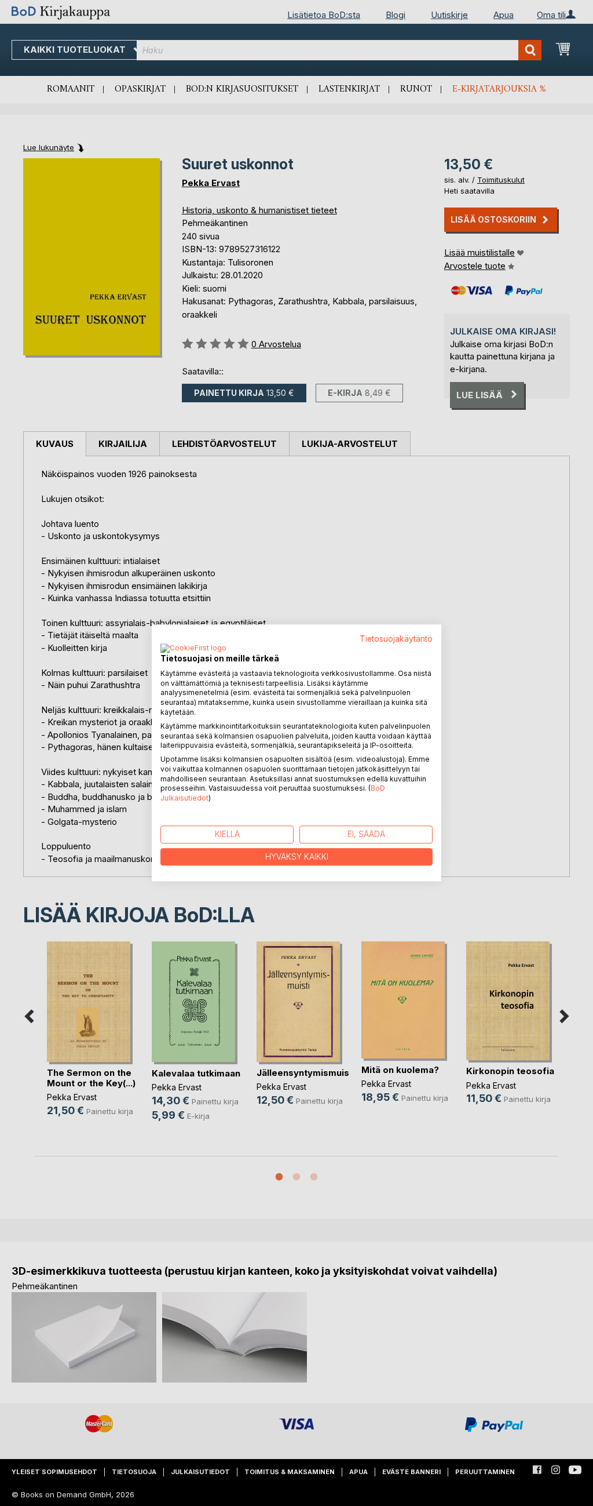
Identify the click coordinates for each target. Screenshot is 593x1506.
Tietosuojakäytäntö (396, 638)
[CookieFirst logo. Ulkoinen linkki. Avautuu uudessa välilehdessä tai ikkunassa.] (193, 648)
